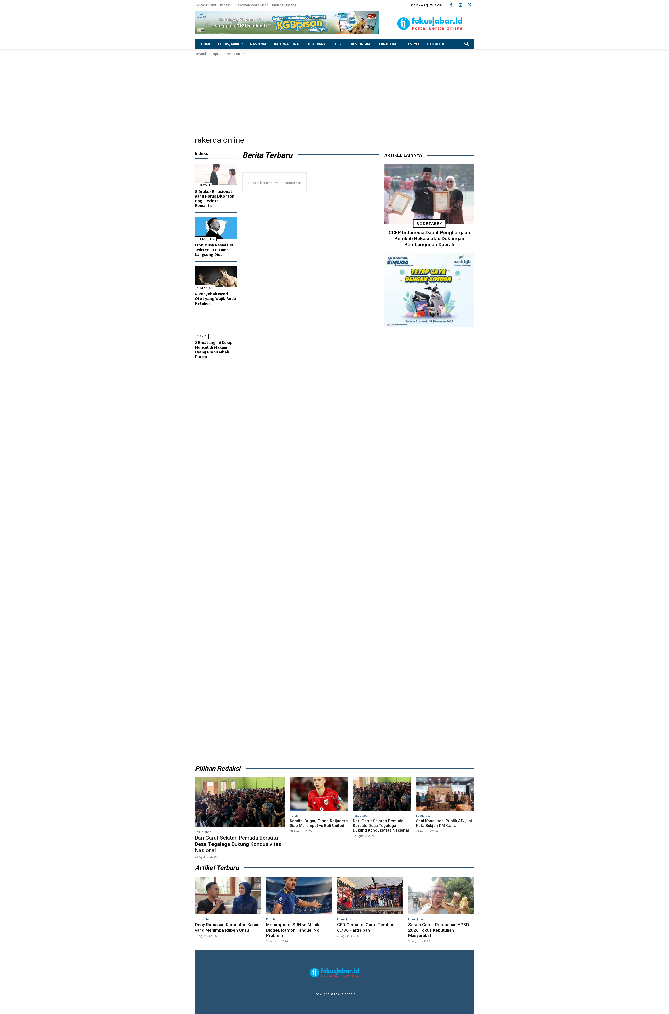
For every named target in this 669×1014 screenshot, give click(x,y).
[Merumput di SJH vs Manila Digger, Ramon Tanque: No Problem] (299, 895)
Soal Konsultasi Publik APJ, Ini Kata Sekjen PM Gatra (444, 823)
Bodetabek (429, 223)
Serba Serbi (206, 239)
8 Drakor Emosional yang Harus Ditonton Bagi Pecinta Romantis (214, 198)
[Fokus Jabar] (430, 23)
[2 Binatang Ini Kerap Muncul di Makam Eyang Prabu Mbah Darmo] (216, 325)
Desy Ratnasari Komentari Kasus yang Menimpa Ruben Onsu (227, 927)
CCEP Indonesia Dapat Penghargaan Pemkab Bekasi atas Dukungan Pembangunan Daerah (429, 238)
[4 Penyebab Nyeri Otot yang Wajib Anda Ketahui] (216, 276)
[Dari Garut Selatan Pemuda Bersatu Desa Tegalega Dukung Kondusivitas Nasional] (240, 802)
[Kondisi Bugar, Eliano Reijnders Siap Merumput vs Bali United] (319, 793)
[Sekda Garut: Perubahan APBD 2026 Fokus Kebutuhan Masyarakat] (441, 895)
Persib (294, 815)
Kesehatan (205, 288)
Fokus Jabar (203, 831)
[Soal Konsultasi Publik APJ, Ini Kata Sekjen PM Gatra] (445, 793)
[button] (466, 44)
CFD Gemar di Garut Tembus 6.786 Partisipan (365, 927)
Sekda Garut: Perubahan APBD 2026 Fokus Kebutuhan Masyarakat (438, 930)
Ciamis (202, 336)
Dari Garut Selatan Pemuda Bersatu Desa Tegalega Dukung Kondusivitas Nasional (238, 844)
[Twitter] (469, 5)
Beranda (201, 53)
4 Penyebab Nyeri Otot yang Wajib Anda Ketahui (215, 299)
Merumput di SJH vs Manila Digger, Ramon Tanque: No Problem (293, 930)
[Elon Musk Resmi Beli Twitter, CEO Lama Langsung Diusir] (216, 228)
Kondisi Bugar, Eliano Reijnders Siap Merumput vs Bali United (319, 823)
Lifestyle (204, 185)
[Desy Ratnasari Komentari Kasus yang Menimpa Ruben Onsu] (228, 895)
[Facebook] (451, 5)
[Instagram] (460, 5)
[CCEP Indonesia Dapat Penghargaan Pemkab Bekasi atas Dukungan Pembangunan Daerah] (429, 194)
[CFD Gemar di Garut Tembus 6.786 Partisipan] (370, 895)
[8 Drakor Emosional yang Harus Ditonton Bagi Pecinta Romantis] (216, 174)
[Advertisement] (334, 95)
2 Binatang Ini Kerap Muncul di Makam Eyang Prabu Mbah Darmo (214, 349)
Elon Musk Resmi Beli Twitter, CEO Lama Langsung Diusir (214, 250)
